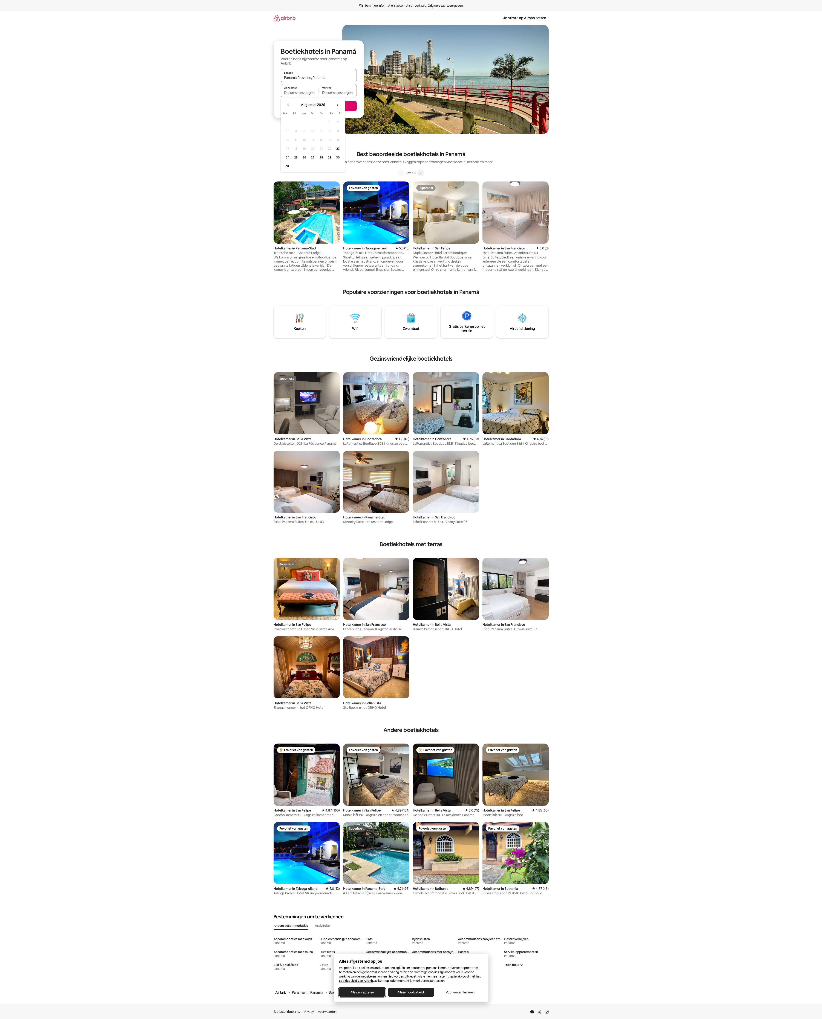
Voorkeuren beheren (460, 992)
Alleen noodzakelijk (411, 992)
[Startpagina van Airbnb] (284, 18)
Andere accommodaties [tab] (291, 926)
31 (287, 166)
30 (338, 157)
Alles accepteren (362, 992)
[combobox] (318, 77)
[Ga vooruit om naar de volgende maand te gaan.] (337, 105)
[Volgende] (420, 172)
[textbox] (299, 92)
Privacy (309, 1012)
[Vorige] (401, 172)
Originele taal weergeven (445, 6)
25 (296, 157)
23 (338, 149)
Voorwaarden (327, 1012)
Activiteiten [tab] (323, 926)
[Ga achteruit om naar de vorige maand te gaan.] (288, 105)
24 (287, 157)
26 (304, 157)
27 (312, 157)
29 (329, 157)
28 (321, 157)
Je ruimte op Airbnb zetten (524, 18)
